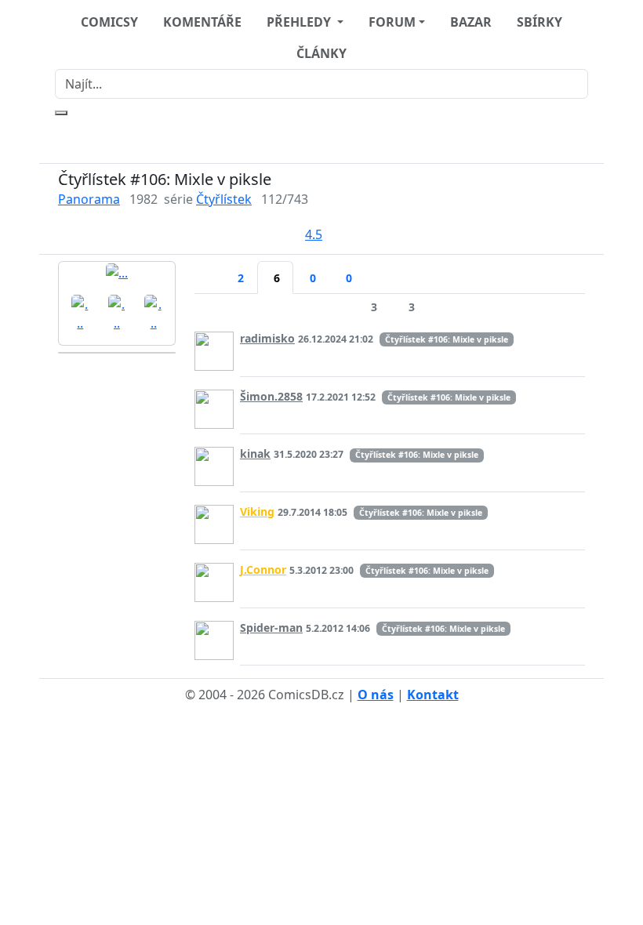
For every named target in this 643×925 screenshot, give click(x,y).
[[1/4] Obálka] (117, 272)
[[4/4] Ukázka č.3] (153, 312)
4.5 (313, 234)
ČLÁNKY (321, 53)
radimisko (267, 338)
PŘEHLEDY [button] (300, 22)
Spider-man (271, 627)
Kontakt (433, 694)
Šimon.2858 (271, 396)
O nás (376, 694)
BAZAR (471, 22)
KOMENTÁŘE (202, 22)
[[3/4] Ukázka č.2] (117, 312)
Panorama (89, 199)
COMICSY (109, 22)
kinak (255, 453)
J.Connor (263, 569)
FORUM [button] (392, 22)
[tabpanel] (389, 481)
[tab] (207, 268)
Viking (257, 511)
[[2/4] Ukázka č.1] (80, 312)
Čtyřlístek (224, 199)
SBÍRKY (539, 22)
